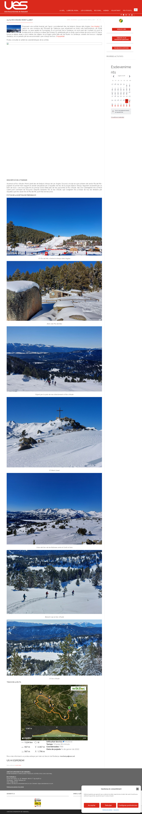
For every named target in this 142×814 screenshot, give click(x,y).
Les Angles (95, 26)
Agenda (106, 10)
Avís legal (116, 809)
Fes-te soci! (127, 10)
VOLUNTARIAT (116, 10)
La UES (62, 10)
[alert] (121, 111)
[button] (137, 789)
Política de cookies (107, 809)
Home (68, 19)
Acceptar (91, 805)
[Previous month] (113, 76)
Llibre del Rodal (72, 10)
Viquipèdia (60, 36)
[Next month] (129, 76)
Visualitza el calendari (117, 117)
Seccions (97, 10)
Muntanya (74, 19)
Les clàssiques (86, 10)
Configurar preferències (128, 805)
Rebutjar (108, 805)
